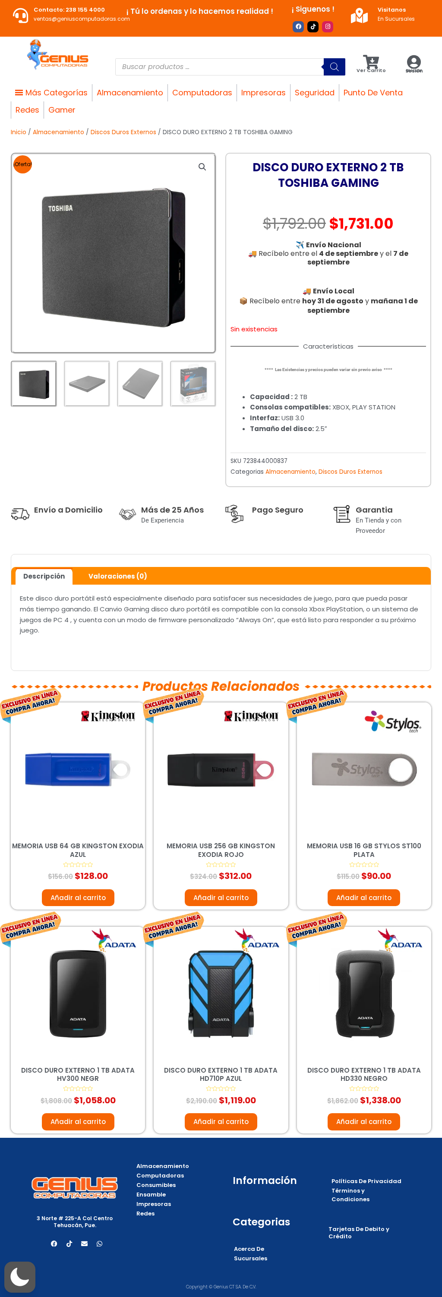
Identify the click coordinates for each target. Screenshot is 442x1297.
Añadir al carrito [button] (78, 897)
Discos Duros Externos (123, 132)
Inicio (18, 132)
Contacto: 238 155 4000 (69, 10)
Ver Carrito (371, 70)
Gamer (62, 109)
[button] (202, 167)
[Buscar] (334, 67)
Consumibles (156, 1185)
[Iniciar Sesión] (414, 62)
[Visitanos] (359, 15)
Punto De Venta (373, 92)
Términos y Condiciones (350, 1195)
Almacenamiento (130, 92)
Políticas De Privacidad (366, 1181)
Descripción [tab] (44, 576)
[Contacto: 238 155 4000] (20, 15)
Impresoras (263, 92)
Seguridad (315, 92)
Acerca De (249, 1249)
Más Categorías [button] (56, 92)
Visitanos (392, 10)
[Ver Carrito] (371, 62)
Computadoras (202, 92)
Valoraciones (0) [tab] (117, 576)
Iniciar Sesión (414, 70)
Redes (27, 109)
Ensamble (151, 1194)
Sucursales (250, 1258)
